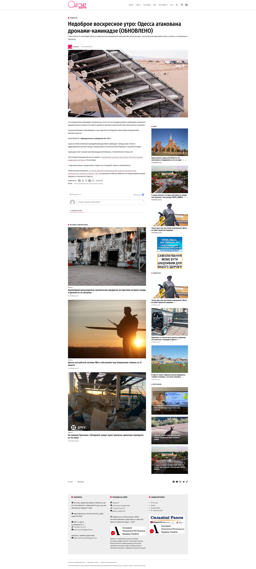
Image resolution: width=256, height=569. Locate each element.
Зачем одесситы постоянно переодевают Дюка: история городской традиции (169, 229)
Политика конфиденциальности (76, 562)
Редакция (76, 47)
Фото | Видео (162, 5)
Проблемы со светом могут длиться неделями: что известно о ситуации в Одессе (168, 339)
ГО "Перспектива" (157, 510)
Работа (153, 505)
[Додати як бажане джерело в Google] (99, 180)
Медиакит (116, 503)
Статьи (137, 5)
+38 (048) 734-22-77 (80, 527)
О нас (171, 5)
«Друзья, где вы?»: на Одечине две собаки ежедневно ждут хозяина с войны (167, 437)
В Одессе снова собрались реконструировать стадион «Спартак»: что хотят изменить (168, 376)
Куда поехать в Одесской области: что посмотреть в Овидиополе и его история (166, 159)
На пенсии (154, 503)
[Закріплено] (186, 5)
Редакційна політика (92, 562)
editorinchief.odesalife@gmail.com (85, 538)
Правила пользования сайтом (108, 562)
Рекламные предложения (121, 506)
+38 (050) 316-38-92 (119, 508)
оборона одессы (93, 183)
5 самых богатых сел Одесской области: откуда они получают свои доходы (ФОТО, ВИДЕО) (169, 196)
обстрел (101, 183)
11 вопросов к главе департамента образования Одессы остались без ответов (167, 408)
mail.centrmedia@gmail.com (83, 530)
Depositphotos (155, 508)
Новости (131, 5)
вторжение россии (83, 183)
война (76, 183)
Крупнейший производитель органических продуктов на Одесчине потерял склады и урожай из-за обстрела (107, 291)
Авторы (81, 481)
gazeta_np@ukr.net (119, 511)
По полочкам (147, 5)
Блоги (154, 5)
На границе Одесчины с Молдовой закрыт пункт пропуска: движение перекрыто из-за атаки (106, 436)
